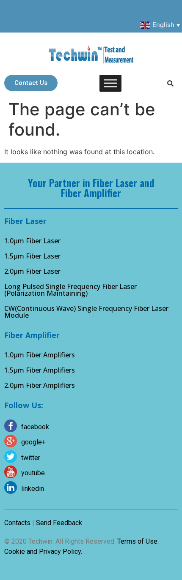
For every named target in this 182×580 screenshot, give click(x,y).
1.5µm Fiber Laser (32, 256)
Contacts (17, 523)
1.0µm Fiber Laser (32, 240)
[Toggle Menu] (110, 83)
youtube (33, 473)
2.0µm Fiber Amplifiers (39, 385)
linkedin (32, 489)
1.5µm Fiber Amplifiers (39, 370)
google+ (33, 442)
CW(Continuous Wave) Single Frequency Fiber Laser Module (86, 312)
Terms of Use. (138, 541)
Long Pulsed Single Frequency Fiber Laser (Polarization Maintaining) (70, 290)
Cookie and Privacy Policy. (43, 551)
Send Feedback (59, 523)
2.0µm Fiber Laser (32, 271)
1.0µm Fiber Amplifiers (39, 354)
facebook (35, 427)
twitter (30, 458)
